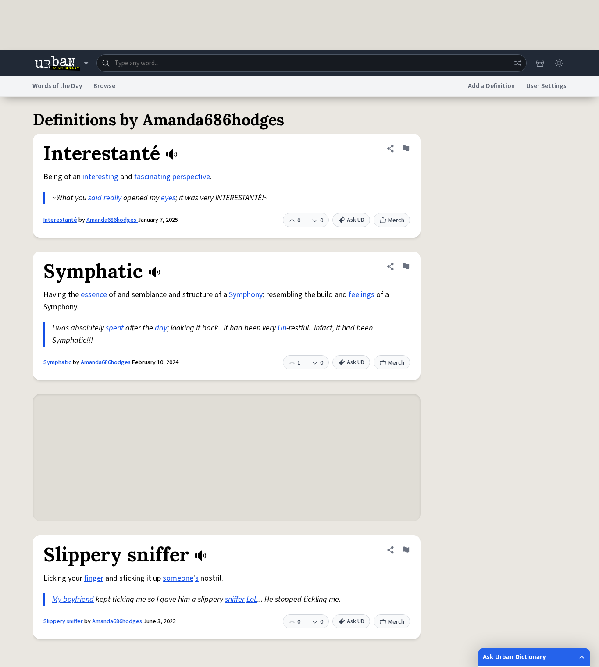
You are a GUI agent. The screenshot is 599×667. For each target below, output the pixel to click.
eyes (168, 197)
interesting (100, 176)
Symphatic (57, 362)
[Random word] (517, 63)
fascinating (152, 176)
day (161, 328)
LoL (251, 599)
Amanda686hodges (112, 220)
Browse (104, 86)
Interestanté (60, 220)
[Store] (540, 63)
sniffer (235, 599)
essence (94, 294)
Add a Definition (491, 86)
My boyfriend (73, 599)
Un (282, 328)
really (112, 197)
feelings (361, 294)
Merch (396, 220)
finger (93, 578)
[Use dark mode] (559, 63)
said (95, 197)
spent (115, 328)
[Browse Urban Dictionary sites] (61, 63)
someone (178, 578)
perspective (191, 176)
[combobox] (311, 63)
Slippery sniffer (63, 621)
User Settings (546, 86)
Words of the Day (57, 86)
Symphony (246, 294)
